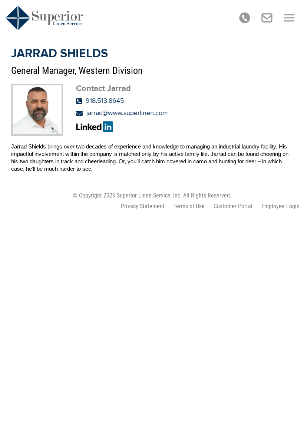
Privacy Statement (143, 206)
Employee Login (280, 206)
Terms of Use (189, 206)
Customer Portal (233, 206)
